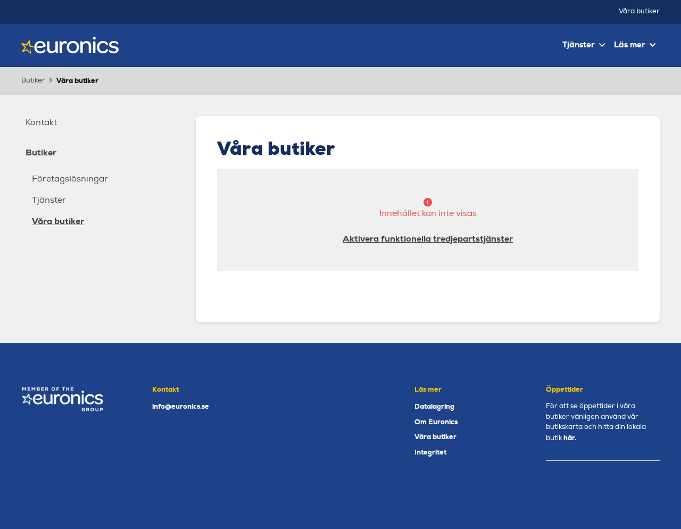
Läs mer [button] (629, 44)
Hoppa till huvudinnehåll (336, 13)
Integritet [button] (430, 452)
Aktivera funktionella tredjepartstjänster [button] (428, 238)
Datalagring (434, 406)
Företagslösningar (70, 178)
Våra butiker (639, 11)
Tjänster (49, 200)
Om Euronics (436, 421)
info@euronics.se (180, 406)
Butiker (41, 152)
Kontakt (41, 122)
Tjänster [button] (578, 44)
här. (569, 437)
